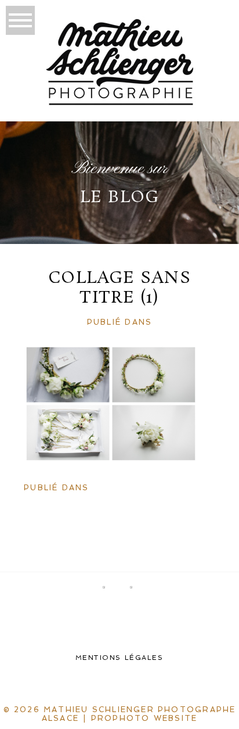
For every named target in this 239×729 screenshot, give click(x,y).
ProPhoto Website (144, 718)
